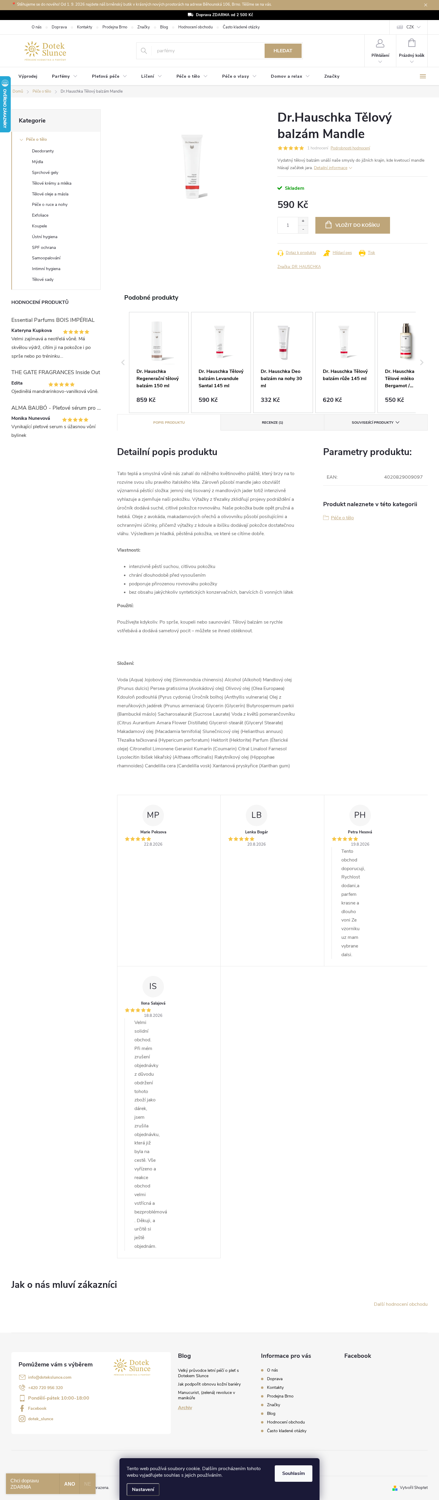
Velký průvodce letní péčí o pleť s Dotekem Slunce (208, 1373)
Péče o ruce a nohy (49, 204)
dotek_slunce (40, 1419)
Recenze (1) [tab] (272, 422)
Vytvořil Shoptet (414, 1487)
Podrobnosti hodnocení (350, 148)
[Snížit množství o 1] (303, 229)
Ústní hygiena (44, 237)
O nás (37, 27)
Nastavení (143, 1489)
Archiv (185, 1407)
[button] (123, 362)
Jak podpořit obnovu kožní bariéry (209, 1384)
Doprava (59, 27)
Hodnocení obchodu (195, 27)
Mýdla (37, 162)
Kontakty (84, 27)
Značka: (299, 267)
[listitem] (159, 362)
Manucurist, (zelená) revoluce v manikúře (206, 1395)
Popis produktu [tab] (169, 422)
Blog (164, 27)
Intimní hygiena (46, 269)
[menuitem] (28, 76)
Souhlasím (293, 1473)
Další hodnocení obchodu (401, 1304)
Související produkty (372, 422)
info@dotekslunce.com (49, 1377)
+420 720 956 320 (45, 1388)
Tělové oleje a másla (50, 194)
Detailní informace (330, 168)
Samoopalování (46, 258)
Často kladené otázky (241, 27)
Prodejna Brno (114, 27)
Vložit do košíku (357, 225)
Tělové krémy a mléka (51, 183)
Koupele (39, 226)
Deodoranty (43, 151)
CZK (410, 27)
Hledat (283, 51)
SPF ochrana (44, 247)
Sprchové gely (45, 172)
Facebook (37, 1408)
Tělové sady (42, 279)
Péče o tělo (36, 139)
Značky (143, 27)
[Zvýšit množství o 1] (303, 221)
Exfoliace (40, 215)
